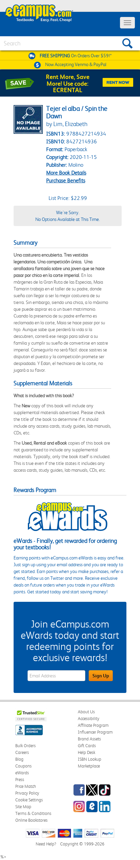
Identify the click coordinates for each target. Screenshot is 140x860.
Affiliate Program (93, 725)
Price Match (25, 786)
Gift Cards (87, 745)
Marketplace (89, 766)
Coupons (23, 766)
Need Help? (46, 843)
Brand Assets (89, 738)
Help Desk (86, 752)
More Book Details (66, 172)
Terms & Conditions (33, 813)
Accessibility (88, 718)
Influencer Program (95, 732)
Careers (22, 752)
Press (19, 779)
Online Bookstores (31, 820)
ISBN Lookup (89, 759)
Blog (19, 759)
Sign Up (100, 675)
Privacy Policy (27, 793)
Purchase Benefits (65, 180)
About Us (86, 711)
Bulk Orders (25, 745)
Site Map (23, 806)
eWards (22, 772)
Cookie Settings (29, 799)
